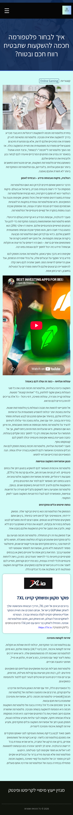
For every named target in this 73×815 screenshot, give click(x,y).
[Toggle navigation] (7, 10)
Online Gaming (49, 81)
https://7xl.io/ (45, 627)
